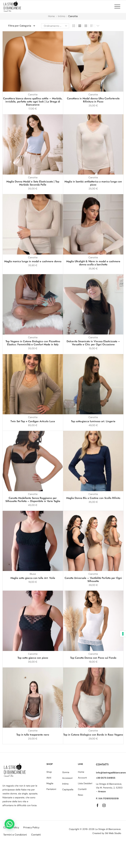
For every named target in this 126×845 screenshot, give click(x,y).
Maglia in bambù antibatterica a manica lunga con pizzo (93, 183)
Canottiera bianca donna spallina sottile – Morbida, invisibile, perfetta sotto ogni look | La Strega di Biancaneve (32, 102)
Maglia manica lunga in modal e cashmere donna (32, 261)
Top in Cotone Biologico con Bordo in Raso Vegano (93, 735)
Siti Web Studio (113, 833)
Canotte (33, 94)
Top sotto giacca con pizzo (33, 658)
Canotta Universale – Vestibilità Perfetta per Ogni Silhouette (93, 579)
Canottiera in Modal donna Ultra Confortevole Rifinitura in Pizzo (93, 100)
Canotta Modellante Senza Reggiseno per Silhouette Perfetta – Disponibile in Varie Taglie (32, 499)
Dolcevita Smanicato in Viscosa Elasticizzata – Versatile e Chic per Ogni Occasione (93, 342)
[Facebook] (97, 805)
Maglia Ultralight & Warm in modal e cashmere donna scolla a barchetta (93, 262)
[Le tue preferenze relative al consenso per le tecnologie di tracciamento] (123, 634)
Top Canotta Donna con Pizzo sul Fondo (93, 658)
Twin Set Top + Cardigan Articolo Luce (32, 421)
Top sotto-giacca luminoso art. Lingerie (93, 421)
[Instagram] (104, 805)
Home (51, 16)
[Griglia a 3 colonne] (79, 25)
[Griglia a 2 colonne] (73, 25)
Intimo (61, 16)
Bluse (33, 574)
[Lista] (92, 25)
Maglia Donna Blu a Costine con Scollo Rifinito (93, 498)
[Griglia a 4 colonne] (85, 25)
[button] (119, 6)
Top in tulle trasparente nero (32, 735)
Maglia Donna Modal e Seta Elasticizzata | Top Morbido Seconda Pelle (32, 183)
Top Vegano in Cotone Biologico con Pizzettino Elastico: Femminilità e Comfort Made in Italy (33, 342)
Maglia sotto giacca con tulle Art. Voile (32, 578)
